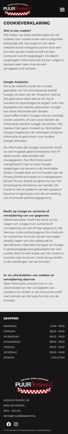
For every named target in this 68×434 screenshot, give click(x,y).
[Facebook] (9, 424)
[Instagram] (16, 424)
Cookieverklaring (43, 430)
